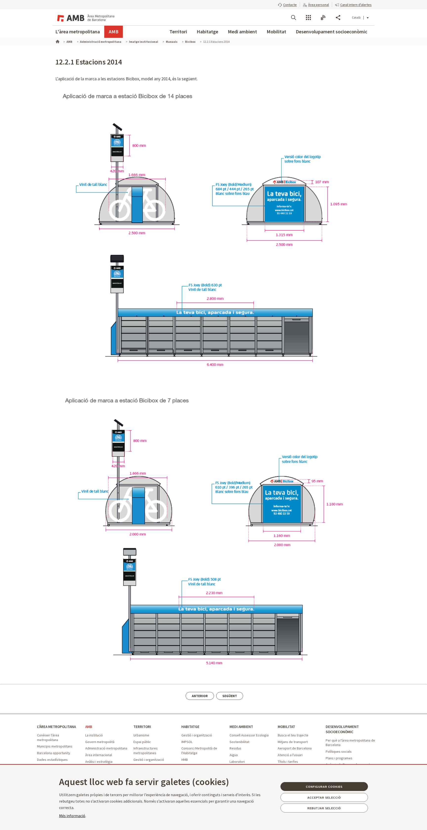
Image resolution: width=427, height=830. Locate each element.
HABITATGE (190, 726)
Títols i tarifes (288, 761)
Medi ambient (242, 31)
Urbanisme (141, 735)
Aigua (234, 755)
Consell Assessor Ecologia (249, 735)
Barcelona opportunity (53, 753)
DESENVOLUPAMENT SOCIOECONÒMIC (342, 729)
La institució (94, 735)
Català (356, 17)
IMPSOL (186, 742)
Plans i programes (339, 758)
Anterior (200, 696)
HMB (184, 759)
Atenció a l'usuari (290, 755)
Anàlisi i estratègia (98, 761)
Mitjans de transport (293, 742)
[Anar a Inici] (57, 41)
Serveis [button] (308, 17)
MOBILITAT (286, 726)
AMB (113, 31)
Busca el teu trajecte (293, 735)
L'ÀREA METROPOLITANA (56, 726)
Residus (235, 748)
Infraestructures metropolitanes (145, 750)
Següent (229, 696)
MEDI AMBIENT (241, 726)
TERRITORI (142, 726)
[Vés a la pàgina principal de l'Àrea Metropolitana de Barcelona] (85, 17)
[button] (287, 4)
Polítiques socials (339, 751)
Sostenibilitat (239, 742)
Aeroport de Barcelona (295, 748)
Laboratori (237, 761)
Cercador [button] (293, 17)
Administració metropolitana (106, 748)
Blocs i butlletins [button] (323, 17)
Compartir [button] (338, 17)
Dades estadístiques (52, 759)
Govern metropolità (99, 742)
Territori (178, 31)
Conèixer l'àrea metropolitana (48, 737)
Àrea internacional (98, 755)
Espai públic (142, 742)
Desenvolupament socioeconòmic (331, 31)
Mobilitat (276, 31)
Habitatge (207, 31)
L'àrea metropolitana (77, 31)
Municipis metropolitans (54, 746)
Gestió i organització (148, 759)
